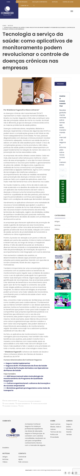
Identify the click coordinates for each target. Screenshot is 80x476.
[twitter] (69, 473)
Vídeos (57, 229)
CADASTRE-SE (24, 5)
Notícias (57, 225)
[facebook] (65, 473)
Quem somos (55, 424)
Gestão (69, 432)
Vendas (69, 434)
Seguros (69, 424)
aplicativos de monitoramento (30, 401)
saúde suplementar (23, 403)
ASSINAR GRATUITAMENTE (62, 191)
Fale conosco (23, 462)
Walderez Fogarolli (10, 406)
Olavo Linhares (9, 403)
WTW (21, 406)
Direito (68, 427)
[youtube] (72, 473)
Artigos (10, 25)
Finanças (69, 429)
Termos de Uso (55, 432)
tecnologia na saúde (40, 403)
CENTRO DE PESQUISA (21, 2)
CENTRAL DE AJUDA (68, 2)
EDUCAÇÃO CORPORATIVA (39, 2)
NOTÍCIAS (55, 2)
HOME (8, 2)
